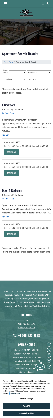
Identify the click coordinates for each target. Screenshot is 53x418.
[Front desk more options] (49, 367)
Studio (6, 68)
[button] (44, 3)
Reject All (26, 406)
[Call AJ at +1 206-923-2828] (48, 3)
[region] (26, 396)
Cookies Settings (26, 399)
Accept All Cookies (26, 413)
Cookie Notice (15, 393)
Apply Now (13, 148)
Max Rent (33, 75)
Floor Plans (8, 58)
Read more (6, 130)
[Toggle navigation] (5, 3)
